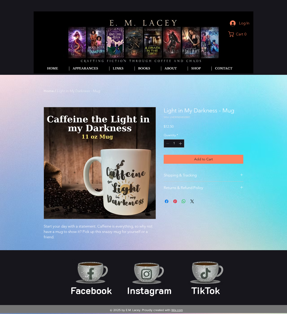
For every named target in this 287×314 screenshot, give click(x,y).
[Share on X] (192, 201)
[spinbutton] (174, 143)
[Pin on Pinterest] (175, 201)
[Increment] (181, 143)
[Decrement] (167, 143)
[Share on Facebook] (166, 201)
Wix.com (177, 310)
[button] (239, 34)
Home (49, 91)
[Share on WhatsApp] (183, 201)
